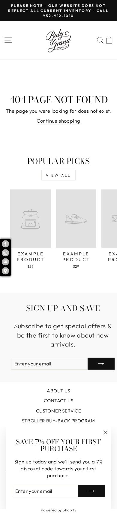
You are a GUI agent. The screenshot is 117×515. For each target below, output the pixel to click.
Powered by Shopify (58, 510)
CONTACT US (58, 400)
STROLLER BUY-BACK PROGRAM (58, 421)
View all (58, 175)
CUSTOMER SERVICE (58, 411)
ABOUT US (58, 391)
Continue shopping (58, 121)
